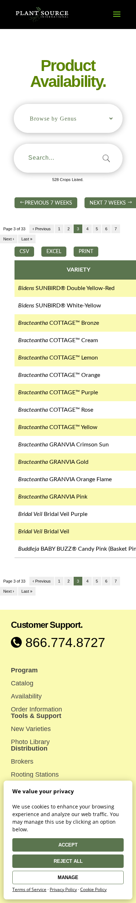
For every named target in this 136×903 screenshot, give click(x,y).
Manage (68, 877)
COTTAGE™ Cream (58, 340)
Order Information (36, 709)
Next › (8, 239)
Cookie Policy (93, 889)
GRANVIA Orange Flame (65, 479)
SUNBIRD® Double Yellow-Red (66, 288)
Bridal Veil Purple (52, 514)
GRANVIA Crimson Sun (63, 445)
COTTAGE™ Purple (58, 392)
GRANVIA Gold (53, 462)
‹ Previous (42, 229)
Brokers (22, 761)
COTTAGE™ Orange (59, 375)
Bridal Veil (43, 531)
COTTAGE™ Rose (55, 410)
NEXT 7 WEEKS (111, 203)
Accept (68, 845)
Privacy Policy (63, 889)
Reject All (68, 861)
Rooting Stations (35, 774)
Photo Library (30, 742)
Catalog (22, 683)
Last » (26, 239)
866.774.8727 (63, 642)
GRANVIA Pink (52, 497)
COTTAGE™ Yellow (58, 427)
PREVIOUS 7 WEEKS (48, 203)
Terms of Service (29, 889)
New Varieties (31, 728)
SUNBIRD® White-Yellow (59, 305)
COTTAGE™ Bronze (58, 323)
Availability (26, 696)
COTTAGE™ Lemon (58, 358)
